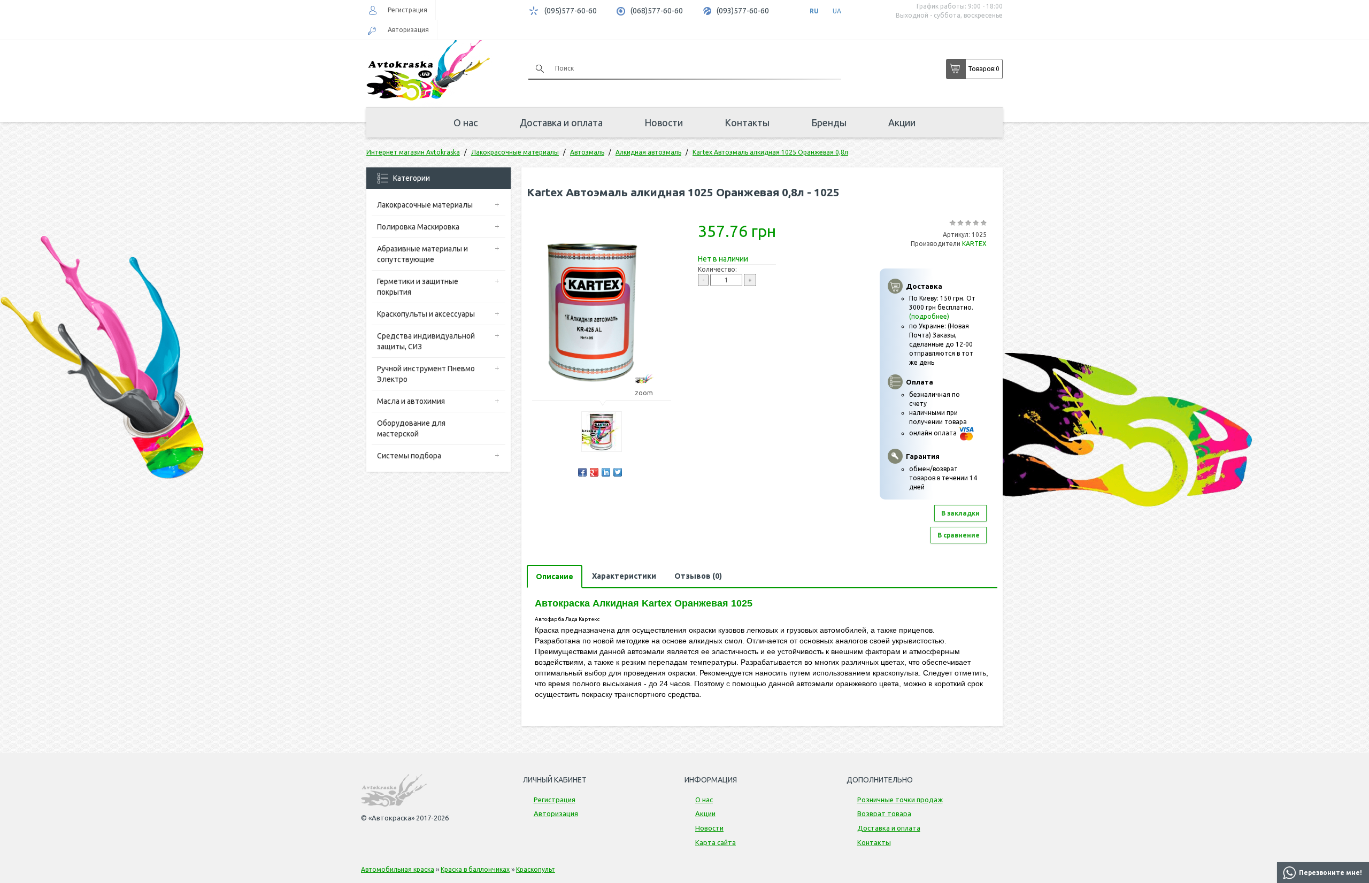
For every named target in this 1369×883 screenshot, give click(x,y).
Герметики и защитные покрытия (417, 286)
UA (837, 10)
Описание (554, 576)
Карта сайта (715, 842)
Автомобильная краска (397, 869)
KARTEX (974, 243)
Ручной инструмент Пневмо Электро (426, 373)
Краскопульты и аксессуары (426, 314)
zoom (644, 392)
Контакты (747, 122)
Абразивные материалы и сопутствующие (422, 254)
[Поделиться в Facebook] (582, 472)
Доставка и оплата (561, 122)
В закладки (960, 513)
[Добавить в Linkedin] (606, 472)
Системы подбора (409, 455)
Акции (902, 122)
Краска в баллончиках (475, 869)
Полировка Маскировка (418, 226)
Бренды (829, 122)
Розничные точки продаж (900, 799)
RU (814, 10)
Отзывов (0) (698, 576)
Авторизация (408, 29)
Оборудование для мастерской (411, 428)
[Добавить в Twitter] (617, 472)
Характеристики (624, 576)
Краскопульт (535, 869)
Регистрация (407, 9)
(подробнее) (929, 316)
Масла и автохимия (411, 401)
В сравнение (958, 535)
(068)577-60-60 (656, 10)
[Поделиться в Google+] (594, 472)
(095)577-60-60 (570, 10)
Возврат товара (884, 813)
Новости (663, 122)
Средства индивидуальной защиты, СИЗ (426, 341)
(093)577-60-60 (743, 10)
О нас (465, 122)
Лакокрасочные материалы (425, 205)
